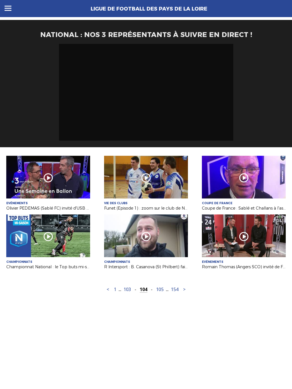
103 (127, 289)
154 (175, 289)
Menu (8, 8)
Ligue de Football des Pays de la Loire (149, 9)
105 (160, 289)
